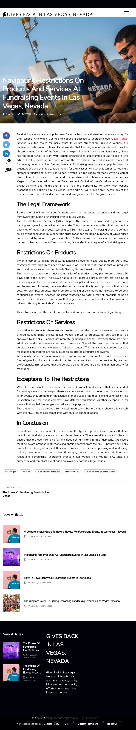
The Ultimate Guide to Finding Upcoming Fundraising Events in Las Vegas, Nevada (72, 601)
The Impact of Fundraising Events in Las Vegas (31, 669)
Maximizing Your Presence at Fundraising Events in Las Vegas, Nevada (65, 555)
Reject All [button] (112, 724)
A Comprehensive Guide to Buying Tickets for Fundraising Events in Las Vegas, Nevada (75, 531)
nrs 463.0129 (72, 471)
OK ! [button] (67, 724)
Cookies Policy (51, 724)
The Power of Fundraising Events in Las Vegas (31, 647)
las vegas (11, 471)
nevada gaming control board (100, 471)
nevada (26, 471)
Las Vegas (121, 139)
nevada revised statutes (48, 471)
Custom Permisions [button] (88, 724)
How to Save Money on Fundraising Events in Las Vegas (57, 578)
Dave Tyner (10, 114)
